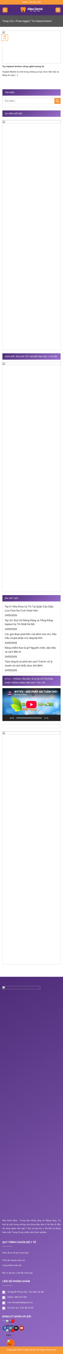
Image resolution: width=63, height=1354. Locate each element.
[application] (31, 704)
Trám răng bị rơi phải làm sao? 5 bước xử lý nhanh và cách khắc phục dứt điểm (28, 663)
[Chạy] (6, 717)
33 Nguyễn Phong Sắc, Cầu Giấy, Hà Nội (25, 1292)
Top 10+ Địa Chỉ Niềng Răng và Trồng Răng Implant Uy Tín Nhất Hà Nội (29, 622)
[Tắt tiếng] (51, 717)
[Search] (58, 10)
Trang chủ (7, 21)
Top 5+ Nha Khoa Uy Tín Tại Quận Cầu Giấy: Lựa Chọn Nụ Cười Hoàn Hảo (29, 608)
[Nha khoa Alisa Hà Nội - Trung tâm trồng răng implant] (31, 10)
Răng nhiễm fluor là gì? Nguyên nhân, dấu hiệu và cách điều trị (30, 650)
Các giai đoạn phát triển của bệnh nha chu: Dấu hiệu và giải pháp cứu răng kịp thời (30, 636)
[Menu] (5, 10)
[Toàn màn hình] (56, 717)
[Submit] (57, 101)
